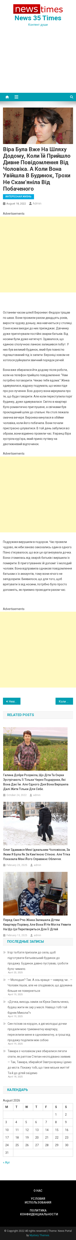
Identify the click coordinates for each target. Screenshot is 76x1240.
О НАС (38, 1190)
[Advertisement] (38, 65)
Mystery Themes (39, 1235)
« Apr (6, 1162)
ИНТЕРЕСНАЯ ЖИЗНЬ (18, 196)
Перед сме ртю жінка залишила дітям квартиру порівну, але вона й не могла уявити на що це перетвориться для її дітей (37, 924)
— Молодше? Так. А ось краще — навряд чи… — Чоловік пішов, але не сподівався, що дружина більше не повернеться (40, 985)
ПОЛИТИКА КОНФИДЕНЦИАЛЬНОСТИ (38, 1212)
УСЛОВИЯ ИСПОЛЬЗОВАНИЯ (38, 1200)
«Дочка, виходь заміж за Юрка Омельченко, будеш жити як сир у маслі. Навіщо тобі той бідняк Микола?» (38, 1007)
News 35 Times (38, 18)
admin (37, 203)
